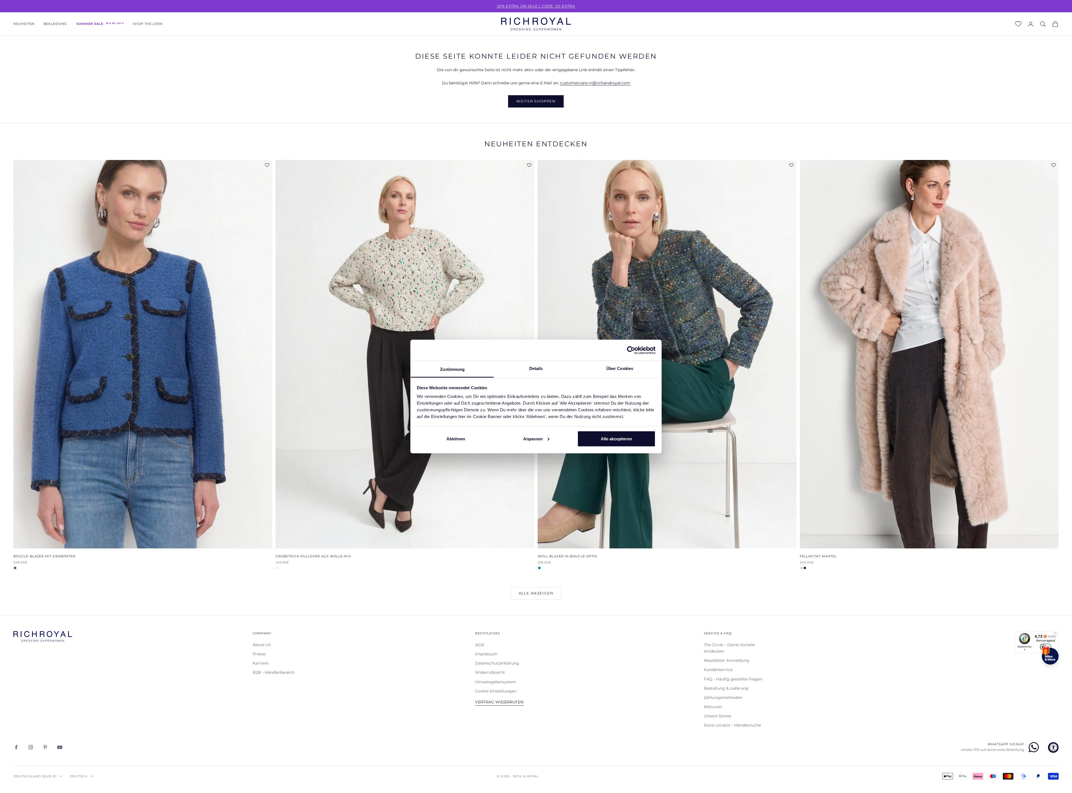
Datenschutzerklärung (497, 663)
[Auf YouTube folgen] (60, 747)
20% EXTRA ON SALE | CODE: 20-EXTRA (536, 6)
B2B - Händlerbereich (274, 672)
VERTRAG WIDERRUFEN (499, 701)
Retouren (713, 706)
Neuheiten (24, 24)
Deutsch (79, 776)
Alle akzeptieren (616, 438)
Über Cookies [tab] (619, 368)
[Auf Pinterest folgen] (45, 747)
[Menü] (1055, 634)
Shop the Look (148, 24)
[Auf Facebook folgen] (16, 747)
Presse (259, 653)
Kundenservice (718, 669)
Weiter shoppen (536, 101)
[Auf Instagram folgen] (31, 747)
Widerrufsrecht (490, 672)
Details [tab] (536, 368)
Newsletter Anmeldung (726, 660)
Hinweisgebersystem (495, 681)
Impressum (486, 653)
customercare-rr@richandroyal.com (595, 82)
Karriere (260, 663)
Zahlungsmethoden (723, 697)
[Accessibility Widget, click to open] (1053, 747)
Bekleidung (56, 24)
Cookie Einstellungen (495, 691)
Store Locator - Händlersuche (732, 725)
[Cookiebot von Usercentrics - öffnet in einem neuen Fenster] (631, 350)
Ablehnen (455, 438)
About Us (262, 644)
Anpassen (533, 438)
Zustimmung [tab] (452, 369)
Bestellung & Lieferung (726, 688)
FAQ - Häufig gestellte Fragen (733, 679)
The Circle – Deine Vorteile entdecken (729, 648)
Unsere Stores (717, 715)
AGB (479, 644)
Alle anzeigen (536, 593)
